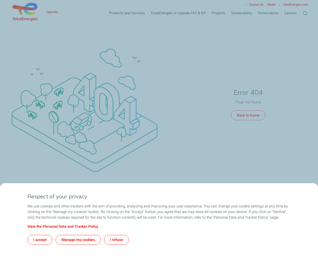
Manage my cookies (78, 239)
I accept (40, 239)
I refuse (116, 239)
